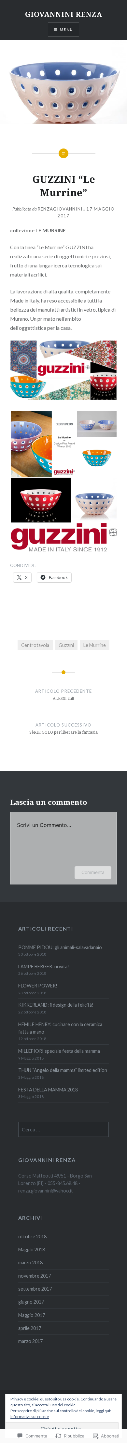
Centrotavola (35, 645)
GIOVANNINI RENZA (63, 14)
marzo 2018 (30, 1262)
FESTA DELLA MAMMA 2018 (48, 1089)
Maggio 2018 (31, 1249)
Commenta (93, 872)
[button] (43, 444)
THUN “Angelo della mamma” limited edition (62, 1070)
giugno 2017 (31, 1302)
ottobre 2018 (32, 1236)
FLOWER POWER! (37, 985)
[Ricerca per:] (63, 1129)
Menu (66, 29)
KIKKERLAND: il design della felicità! (55, 1005)
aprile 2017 (29, 1328)
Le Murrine (94, 645)
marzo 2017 (30, 1341)
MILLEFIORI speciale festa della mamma (59, 1051)
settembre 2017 (35, 1289)
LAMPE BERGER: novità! (43, 966)
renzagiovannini (60, 209)
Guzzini (66, 645)
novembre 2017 (34, 1276)
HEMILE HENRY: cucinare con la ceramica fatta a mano (60, 1028)
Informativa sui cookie (29, 1416)
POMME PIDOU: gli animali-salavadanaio (60, 947)
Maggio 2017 (31, 1315)
